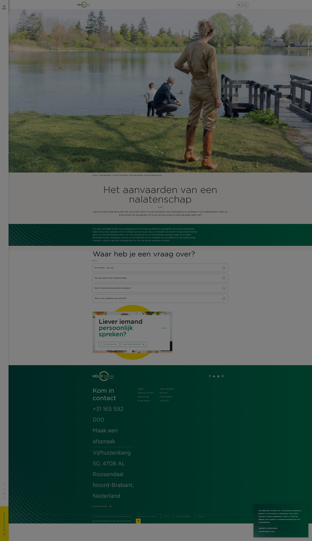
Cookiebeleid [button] (264, 522)
